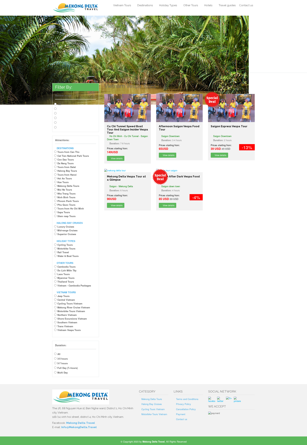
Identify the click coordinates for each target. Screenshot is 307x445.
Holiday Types (168, 5)
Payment (180, 414)
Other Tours (190, 5)
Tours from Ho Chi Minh (70, 208)
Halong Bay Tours (67, 170)
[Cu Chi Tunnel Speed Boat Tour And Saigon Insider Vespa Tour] (127, 108)
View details (116, 158)
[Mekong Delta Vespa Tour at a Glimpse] (127, 170)
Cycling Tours (65, 244)
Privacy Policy (183, 404)
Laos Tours (63, 274)
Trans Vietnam (65, 326)
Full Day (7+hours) (67, 368)
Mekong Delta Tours (68, 186)
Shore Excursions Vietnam (72, 318)
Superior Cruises (66, 234)
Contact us (246, 5)
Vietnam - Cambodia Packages (74, 285)
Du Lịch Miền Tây (66, 270)
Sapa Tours (63, 212)
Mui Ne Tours (64, 189)
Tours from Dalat (66, 167)
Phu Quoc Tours (66, 204)
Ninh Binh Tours (66, 197)
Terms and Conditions (187, 399)
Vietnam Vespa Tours (69, 330)
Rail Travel (63, 252)
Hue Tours (63, 182)
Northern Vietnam (67, 315)
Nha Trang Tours (66, 193)
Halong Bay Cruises (151, 404)
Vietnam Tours (122, 5)
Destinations (145, 5)
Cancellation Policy (186, 409)
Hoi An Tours (64, 178)
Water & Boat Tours (68, 256)
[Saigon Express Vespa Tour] (231, 108)
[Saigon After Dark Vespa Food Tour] (179, 170)
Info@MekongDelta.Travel (79, 427)
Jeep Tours (63, 296)
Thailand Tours (65, 281)
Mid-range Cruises (67, 230)
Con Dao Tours (65, 159)
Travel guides (227, 5)
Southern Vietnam (67, 322)
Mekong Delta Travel (80, 423)
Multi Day (62, 372)
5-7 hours (62, 363)
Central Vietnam (66, 299)
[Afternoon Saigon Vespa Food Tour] (179, 108)
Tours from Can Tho (68, 152)
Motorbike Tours (66, 248)
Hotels (208, 5)
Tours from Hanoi (67, 174)
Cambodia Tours (66, 266)
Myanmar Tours (65, 278)
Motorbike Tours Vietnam (71, 311)
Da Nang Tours (65, 163)
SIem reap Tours (66, 216)
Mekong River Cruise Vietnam (73, 307)
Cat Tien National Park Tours (73, 155)
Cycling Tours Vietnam (69, 303)
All (59, 104)
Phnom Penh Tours (68, 201)
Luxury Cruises (65, 226)
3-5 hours (62, 358)
